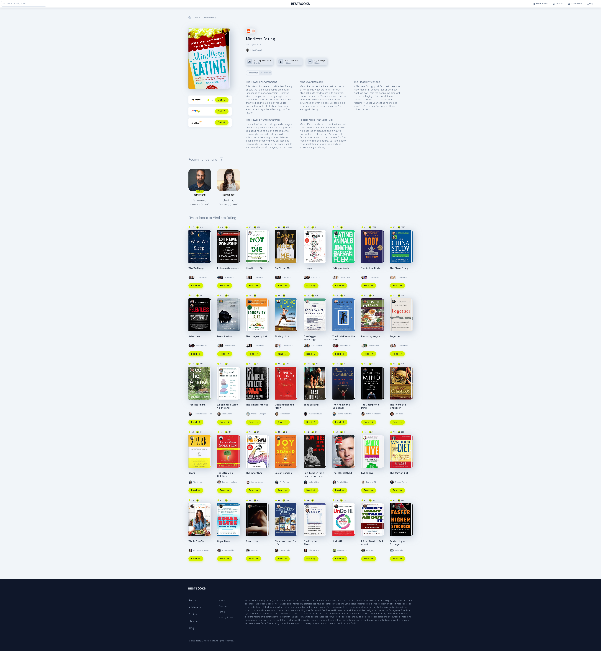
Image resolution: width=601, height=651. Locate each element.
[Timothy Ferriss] (365, 233)
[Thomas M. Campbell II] (394, 233)
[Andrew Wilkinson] (250, 277)
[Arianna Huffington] (248, 414)
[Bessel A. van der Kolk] (336, 301)
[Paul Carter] (307, 370)
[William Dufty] (221, 506)
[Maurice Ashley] (219, 550)
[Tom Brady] (336, 438)
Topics (559, 4)
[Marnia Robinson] (278, 370)
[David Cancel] (190, 346)
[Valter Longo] (250, 301)
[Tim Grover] (192, 306)
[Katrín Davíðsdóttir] (363, 414)
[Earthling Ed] (363, 346)
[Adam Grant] (392, 346)
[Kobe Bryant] (193, 346)
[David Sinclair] (307, 233)
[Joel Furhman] (365, 438)
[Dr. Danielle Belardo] (337, 277)
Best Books (542, 4)
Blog (591, 4)
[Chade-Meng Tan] (278, 438)
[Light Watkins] (250, 438)
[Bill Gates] (190, 277)
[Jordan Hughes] (248, 277)
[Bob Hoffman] (307, 438)
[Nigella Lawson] (337, 346)
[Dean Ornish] (336, 506)
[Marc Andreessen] (221, 277)
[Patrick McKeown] (307, 301)
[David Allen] (308, 346)
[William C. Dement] (307, 506)
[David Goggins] (278, 233)
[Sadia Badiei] (365, 346)
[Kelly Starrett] (221, 346)
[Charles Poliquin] (305, 414)
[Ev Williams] (392, 277)
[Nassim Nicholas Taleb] (190, 414)
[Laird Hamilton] (219, 346)
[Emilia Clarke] (277, 550)
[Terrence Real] (365, 506)
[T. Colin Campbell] (394, 238)
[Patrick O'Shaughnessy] (334, 346)
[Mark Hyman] (221, 438)
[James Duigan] (278, 506)
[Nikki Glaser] (277, 414)
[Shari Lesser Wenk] (192, 301)
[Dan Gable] (392, 414)
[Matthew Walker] (192, 233)
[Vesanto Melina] (365, 306)
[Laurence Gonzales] (221, 301)
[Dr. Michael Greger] (250, 233)
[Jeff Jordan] (392, 550)
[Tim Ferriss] (219, 277)
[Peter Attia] (363, 550)
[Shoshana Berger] (221, 374)
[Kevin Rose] (363, 277)
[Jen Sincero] (248, 550)
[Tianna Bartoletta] (334, 414)
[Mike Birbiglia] (305, 550)
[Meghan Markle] (394, 346)
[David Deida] (250, 506)
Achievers (576, 4)
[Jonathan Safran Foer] (336, 233)
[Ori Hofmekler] (394, 438)
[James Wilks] (334, 550)
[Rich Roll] (278, 301)
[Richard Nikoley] (192, 370)
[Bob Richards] (394, 370)
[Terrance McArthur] (193, 277)
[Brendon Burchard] (219, 482)
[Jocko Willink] (221, 233)
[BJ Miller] (221, 370)
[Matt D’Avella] (277, 346)
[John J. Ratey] (192, 438)
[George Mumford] (250, 370)
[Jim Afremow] (336, 370)
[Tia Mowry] (192, 506)
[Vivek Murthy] (394, 301)
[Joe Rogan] (279, 277)
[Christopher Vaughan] (307, 511)
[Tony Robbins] (334, 482)
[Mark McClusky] (394, 506)
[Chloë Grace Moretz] (190, 550)
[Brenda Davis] (365, 301)
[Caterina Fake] (365, 277)
